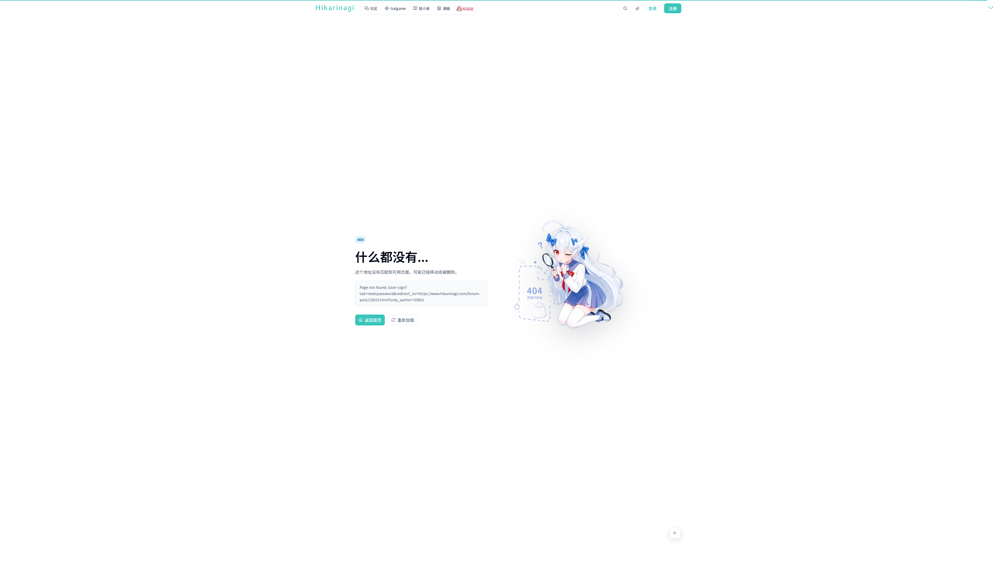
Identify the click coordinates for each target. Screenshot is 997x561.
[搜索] (625, 8)
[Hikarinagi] (335, 8)
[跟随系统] (637, 8)
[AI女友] (465, 8)
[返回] (675, 533)
